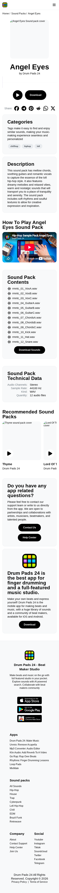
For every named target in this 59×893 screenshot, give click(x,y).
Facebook (39, 859)
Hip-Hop (14, 790)
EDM (12, 813)
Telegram (39, 863)
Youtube (38, 839)
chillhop (14, 146)
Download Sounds (29, 350)
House (13, 794)
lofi (38, 146)
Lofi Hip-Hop (16, 806)
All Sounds (15, 786)
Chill (12, 809)
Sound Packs (18, 13)
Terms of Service (39, 882)
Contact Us (29, 527)
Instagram (39, 843)
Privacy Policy (19, 882)
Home (5, 13)
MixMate (14, 768)
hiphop (27, 146)
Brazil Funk (16, 817)
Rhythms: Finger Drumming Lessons (29, 760)
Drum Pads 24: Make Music (24, 740)
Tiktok (37, 847)
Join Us (14, 851)
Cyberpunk (15, 802)
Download (35, 95)
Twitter (37, 855)
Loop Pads (15, 764)
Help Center (29, 537)
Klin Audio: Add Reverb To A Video (28, 752)
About (13, 839)
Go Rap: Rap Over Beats (23, 756)
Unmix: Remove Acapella (23, 744)
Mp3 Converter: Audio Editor (25, 748)
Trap (12, 798)
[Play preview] (9, 453)
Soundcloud (40, 851)
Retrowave (15, 821)
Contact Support (18, 843)
